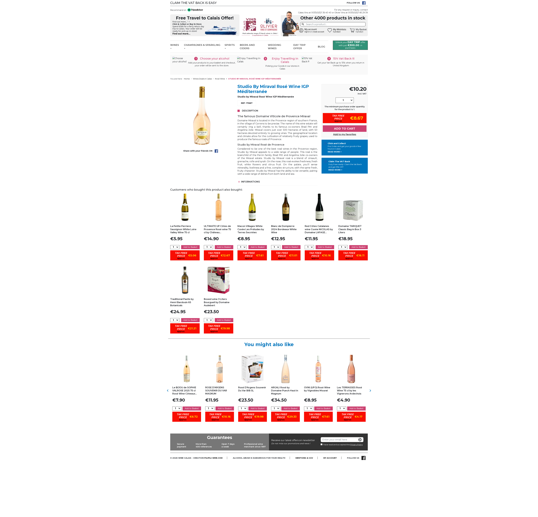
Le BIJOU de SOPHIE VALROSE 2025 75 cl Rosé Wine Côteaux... (184, 390)
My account (330, 458)
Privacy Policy (356, 444)
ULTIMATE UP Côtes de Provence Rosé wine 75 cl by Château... (217, 229)
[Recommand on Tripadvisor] (194, 10)
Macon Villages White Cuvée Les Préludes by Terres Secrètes (250, 229)
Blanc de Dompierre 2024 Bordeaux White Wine (284, 229)
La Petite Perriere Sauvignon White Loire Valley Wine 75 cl (183, 229)
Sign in (307, 32)
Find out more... (181, 33)
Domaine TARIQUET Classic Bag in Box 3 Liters (350, 229)
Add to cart (344, 128)
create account (318, 32)
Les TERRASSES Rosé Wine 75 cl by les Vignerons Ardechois (349, 390)
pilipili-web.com (213, 458)
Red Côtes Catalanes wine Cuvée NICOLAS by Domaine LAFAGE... (319, 229)
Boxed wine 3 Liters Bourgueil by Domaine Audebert (216, 302)
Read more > (335, 152)
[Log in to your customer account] (301, 30)
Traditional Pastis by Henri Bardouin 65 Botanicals (182, 302)
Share (216, 151)
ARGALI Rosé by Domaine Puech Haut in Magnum (284, 390)
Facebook (364, 3)
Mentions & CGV (304, 458)
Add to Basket (190, 247)
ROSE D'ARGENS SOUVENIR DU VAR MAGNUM (216, 390)
